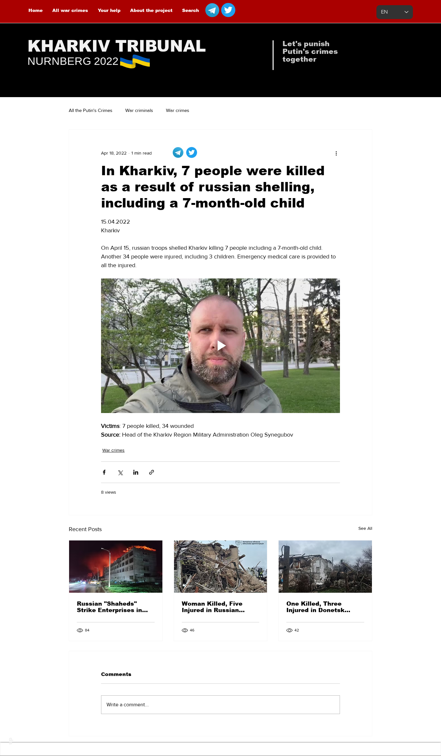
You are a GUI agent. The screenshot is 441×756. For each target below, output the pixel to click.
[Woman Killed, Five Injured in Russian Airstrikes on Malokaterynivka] (220, 566)
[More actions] (336, 153)
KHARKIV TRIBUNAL (116, 46)
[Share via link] (152, 472)
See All (365, 528)
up (10, 741)
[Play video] (220, 345)
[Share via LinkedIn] (136, 472)
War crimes (177, 110)
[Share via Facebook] (104, 472)
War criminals (139, 110)
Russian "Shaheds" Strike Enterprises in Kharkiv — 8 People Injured (109, 606)
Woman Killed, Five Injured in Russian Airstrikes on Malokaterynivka (212, 606)
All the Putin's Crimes (90, 110)
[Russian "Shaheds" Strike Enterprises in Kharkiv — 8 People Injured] (115, 566)
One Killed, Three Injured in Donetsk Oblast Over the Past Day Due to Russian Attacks (319, 606)
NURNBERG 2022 (72, 61)
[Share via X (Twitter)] (120, 472)
